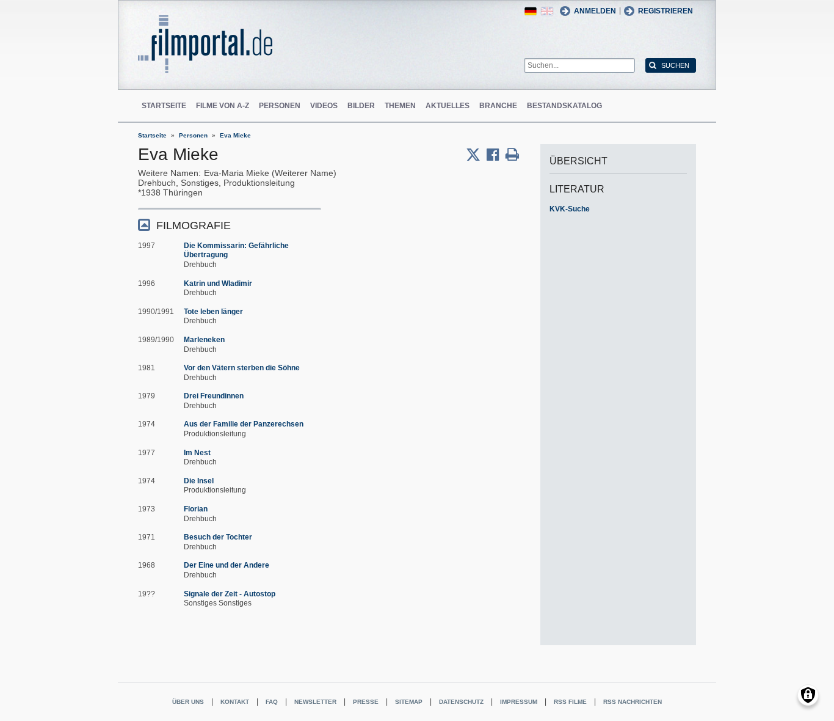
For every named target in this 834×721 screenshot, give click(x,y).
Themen (400, 105)
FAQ (272, 701)
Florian (196, 509)
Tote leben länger (213, 311)
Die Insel (199, 481)
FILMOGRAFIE (193, 225)
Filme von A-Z (222, 105)
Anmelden (595, 11)
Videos (324, 105)
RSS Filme (570, 701)
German (530, 11)
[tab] (229, 224)
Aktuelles (448, 105)
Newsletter (315, 701)
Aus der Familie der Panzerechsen (243, 424)
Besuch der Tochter (218, 537)
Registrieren (665, 11)
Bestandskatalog (564, 105)
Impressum (518, 701)
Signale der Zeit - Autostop (229, 594)
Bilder (361, 105)
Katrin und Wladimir (218, 283)
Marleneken (204, 339)
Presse (366, 701)
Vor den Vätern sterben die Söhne (242, 368)
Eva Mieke (235, 135)
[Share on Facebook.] (496, 154)
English (547, 11)
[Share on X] (476, 154)
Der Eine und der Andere (226, 565)
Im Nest (197, 452)
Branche (498, 105)
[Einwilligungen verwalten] (808, 695)
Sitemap (408, 701)
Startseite (164, 105)
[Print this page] (512, 154)
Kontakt (234, 701)
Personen (279, 105)
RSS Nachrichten (632, 701)
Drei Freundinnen (214, 396)
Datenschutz (461, 701)
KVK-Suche (569, 209)
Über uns (188, 701)
